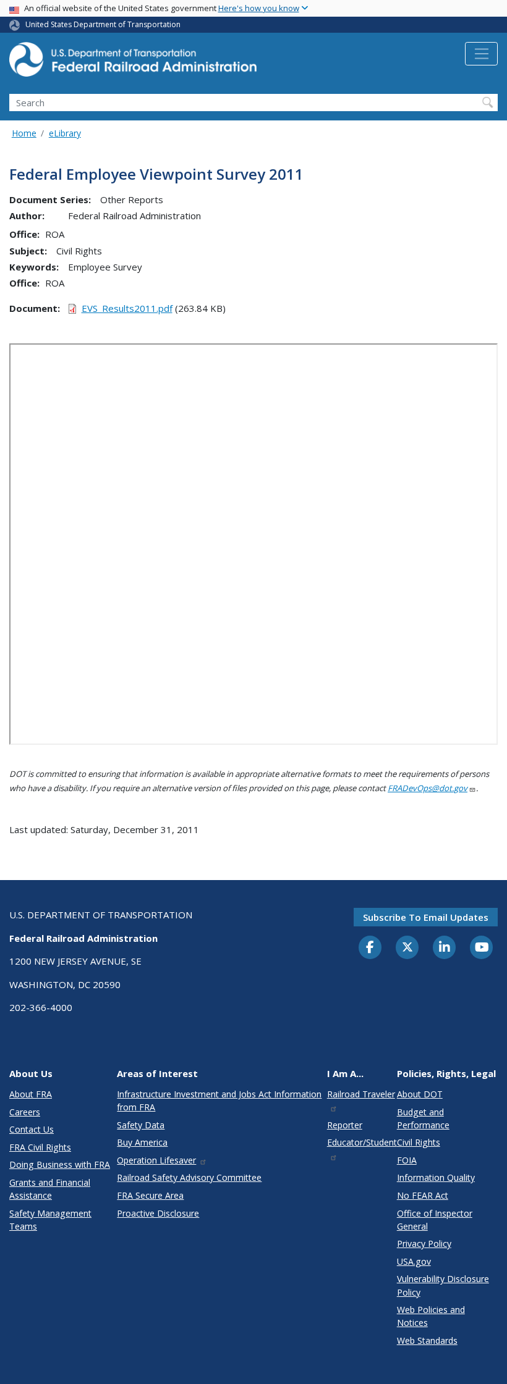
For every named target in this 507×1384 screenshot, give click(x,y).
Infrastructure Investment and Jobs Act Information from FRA (219, 1100)
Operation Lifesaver (156, 1160)
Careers (24, 1112)
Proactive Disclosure (158, 1213)
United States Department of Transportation (103, 24)
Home (24, 133)
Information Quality (436, 1177)
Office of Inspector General (434, 1219)
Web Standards (427, 1340)
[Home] (133, 63)
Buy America (142, 1142)
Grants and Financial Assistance (49, 1188)
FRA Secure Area (150, 1195)
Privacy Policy (424, 1243)
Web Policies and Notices (431, 1316)
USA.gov (414, 1261)
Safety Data (140, 1125)
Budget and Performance (423, 1118)
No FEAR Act (422, 1195)
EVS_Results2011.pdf (127, 308)
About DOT (420, 1094)
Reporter (344, 1125)
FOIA (407, 1160)
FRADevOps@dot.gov (427, 788)
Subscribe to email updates (425, 917)
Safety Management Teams (50, 1219)
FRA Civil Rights (40, 1147)
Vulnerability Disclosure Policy (443, 1285)
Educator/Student (362, 1142)
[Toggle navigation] (481, 53)
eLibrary (65, 133)
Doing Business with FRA (59, 1164)
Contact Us (31, 1129)
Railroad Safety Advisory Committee (189, 1177)
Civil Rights (418, 1142)
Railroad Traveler (361, 1094)
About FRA (30, 1094)
